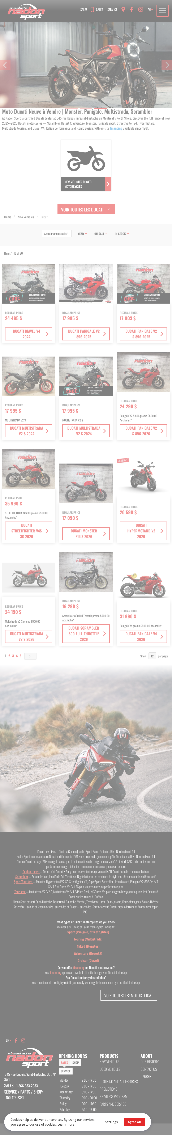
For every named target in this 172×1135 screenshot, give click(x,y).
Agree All (134, 1122)
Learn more (65, 1124)
